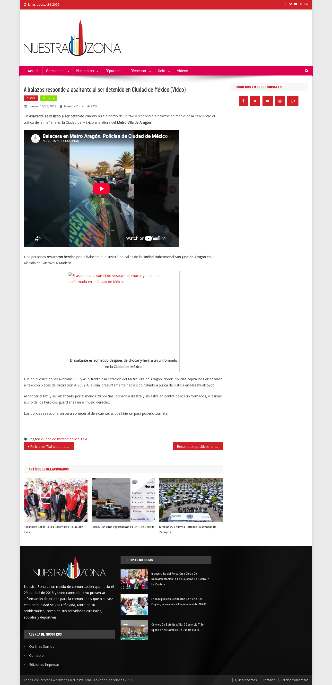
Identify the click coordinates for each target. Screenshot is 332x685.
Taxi (83, 439)
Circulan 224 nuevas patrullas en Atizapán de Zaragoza (187, 529)
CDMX (31, 98)
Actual (33, 70)
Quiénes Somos (41, 646)
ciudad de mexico (55, 439)
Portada (48, 98)
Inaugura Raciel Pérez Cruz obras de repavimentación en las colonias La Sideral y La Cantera (180, 578)
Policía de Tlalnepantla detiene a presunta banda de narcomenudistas (52, 446)
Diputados (113, 70)
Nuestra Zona (73, 106)
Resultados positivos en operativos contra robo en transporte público (200, 446)
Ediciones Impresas (44, 664)
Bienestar (138, 70)
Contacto (36, 655)
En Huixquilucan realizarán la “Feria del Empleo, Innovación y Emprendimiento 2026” (178, 601)
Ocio (161, 70)
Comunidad (55, 70)
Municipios (85, 70)
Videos (182, 70)
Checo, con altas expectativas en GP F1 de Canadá (123, 527)
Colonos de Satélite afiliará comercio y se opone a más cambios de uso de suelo (177, 627)
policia (74, 439)
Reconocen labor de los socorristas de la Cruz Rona (53, 529)
